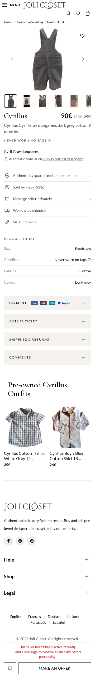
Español (59, 622)
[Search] (69, 13)
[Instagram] (20, 540)
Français (34, 617)
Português (38, 622)
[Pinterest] (31, 540)
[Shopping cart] (87, 13)
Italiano (73, 617)
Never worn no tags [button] (26, 140)
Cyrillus (15, 116)
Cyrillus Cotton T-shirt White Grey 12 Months (24, 456)
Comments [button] (20, 357)
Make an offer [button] (54, 668)
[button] (83, 59)
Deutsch (54, 617)
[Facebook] (8, 540)
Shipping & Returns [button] (29, 339)
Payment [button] (18, 303)
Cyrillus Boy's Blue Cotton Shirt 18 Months (66, 456)
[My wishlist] (78, 13)
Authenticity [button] (23, 321)
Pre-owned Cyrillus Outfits (37, 389)
